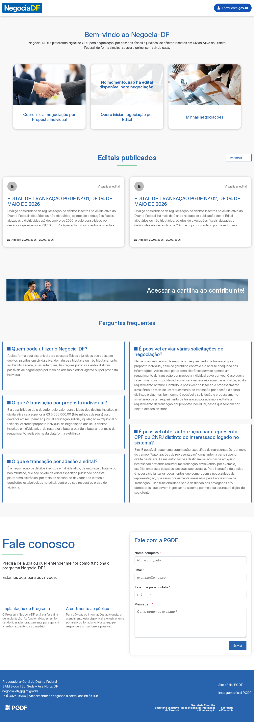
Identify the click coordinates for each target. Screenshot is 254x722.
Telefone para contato (151, 587)
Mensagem (143, 604)
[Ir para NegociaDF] (22, 8)
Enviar (237, 645)
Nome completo (147, 553)
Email (138, 570)
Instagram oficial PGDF (235, 693)
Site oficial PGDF (230, 685)
